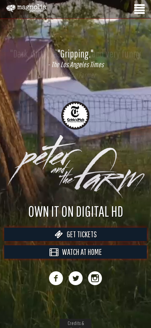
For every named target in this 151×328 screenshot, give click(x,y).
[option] (75, 58)
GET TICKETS (80, 243)
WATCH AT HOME (80, 260)
